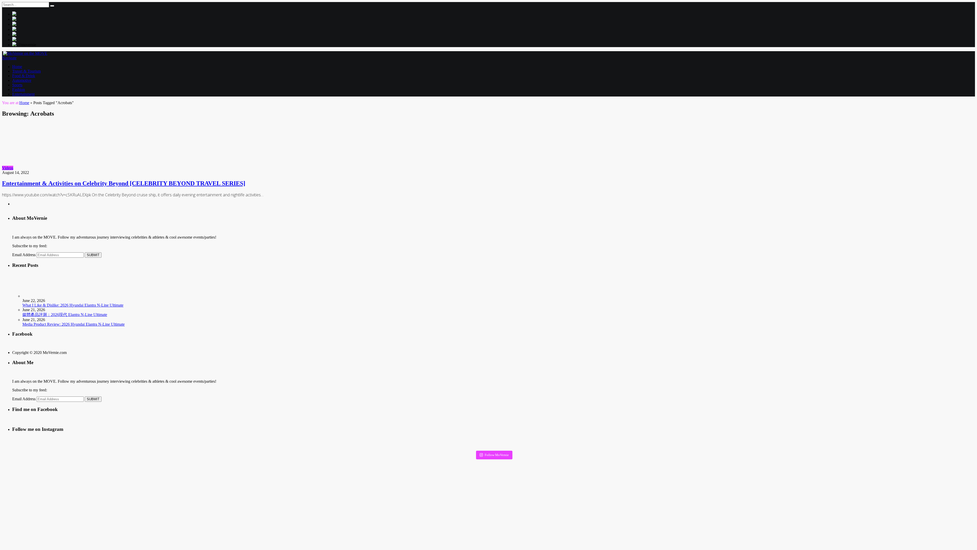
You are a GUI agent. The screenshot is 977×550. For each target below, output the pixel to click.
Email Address (24, 255)
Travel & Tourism (26, 71)
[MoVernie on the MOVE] (24, 53)
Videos (7, 168)
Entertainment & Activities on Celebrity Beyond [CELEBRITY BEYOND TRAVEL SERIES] (123, 183)
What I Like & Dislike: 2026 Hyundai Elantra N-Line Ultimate (72, 305)
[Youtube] (14, 34)
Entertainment (23, 94)
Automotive (21, 80)
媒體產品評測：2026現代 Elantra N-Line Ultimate (64, 314)
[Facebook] (14, 29)
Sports (17, 85)
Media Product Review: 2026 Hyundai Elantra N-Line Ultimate (73, 324)
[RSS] (14, 39)
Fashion (18, 89)
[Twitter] (14, 14)
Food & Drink (23, 76)
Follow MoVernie (497, 455)
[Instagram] (14, 19)
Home (17, 66)
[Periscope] (14, 24)
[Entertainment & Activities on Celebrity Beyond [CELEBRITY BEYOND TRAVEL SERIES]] (59, 168)
